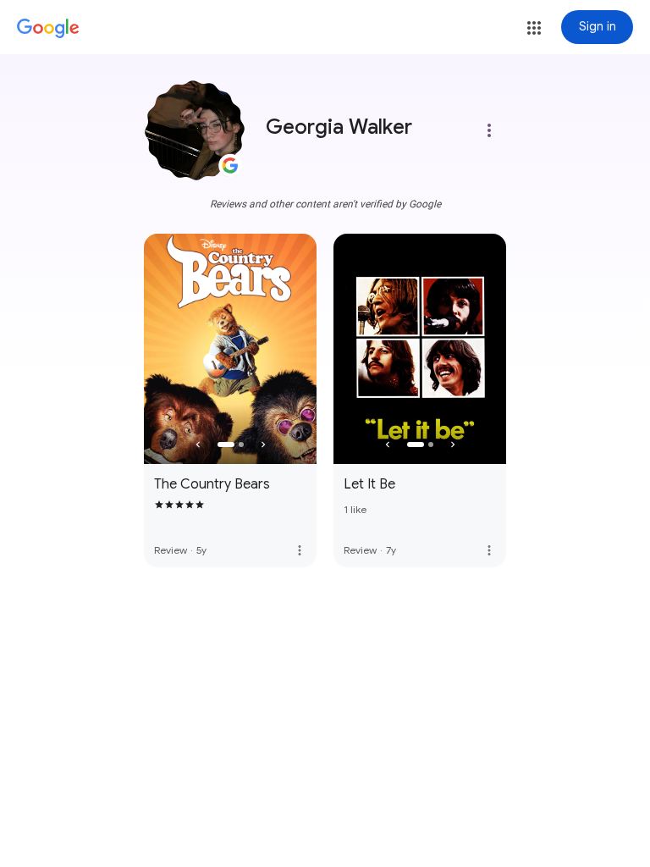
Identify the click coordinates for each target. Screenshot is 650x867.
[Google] (48, 29)
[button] (534, 28)
